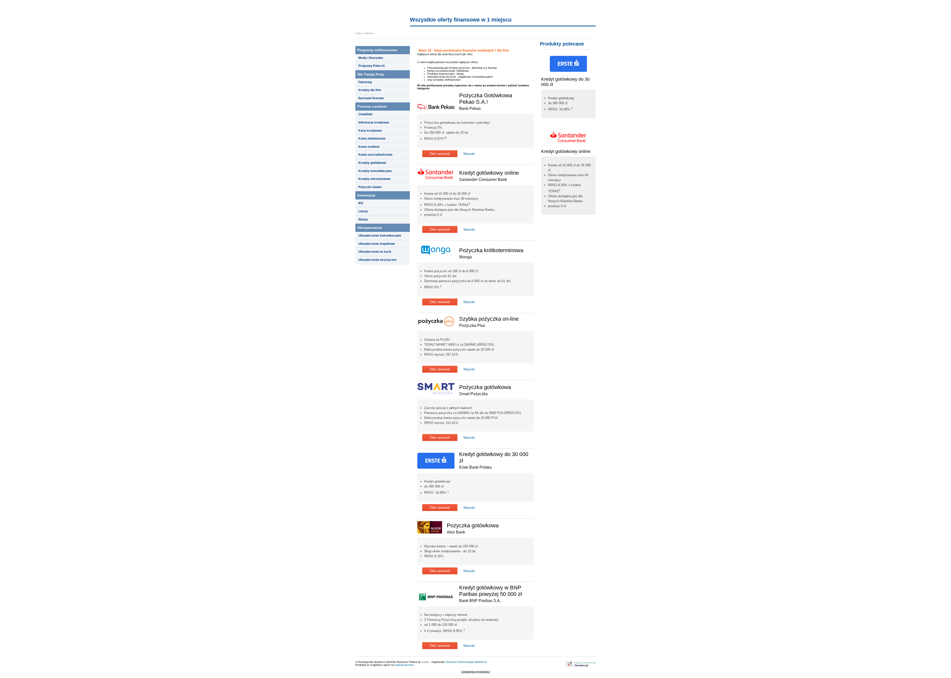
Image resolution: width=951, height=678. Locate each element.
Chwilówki (365, 114)
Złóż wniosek (440, 154)
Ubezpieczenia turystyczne (377, 260)
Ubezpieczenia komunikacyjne (379, 235)
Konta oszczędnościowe (375, 154)
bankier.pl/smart (404, 664)
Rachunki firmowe (371, 98)
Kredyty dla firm (369, 90)
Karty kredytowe (370, 130)
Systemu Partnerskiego (460, 661)
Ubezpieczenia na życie (374, 251)
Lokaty (363, 211)
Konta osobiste (369, 146)
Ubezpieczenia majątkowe (376, 243)
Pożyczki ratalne (370, 187)
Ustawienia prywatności (475, 671)
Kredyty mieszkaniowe (374, 179)
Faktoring (365, 82)
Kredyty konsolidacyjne (375, 171)
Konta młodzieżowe (372, 138)
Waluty (363, 219)
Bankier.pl (480, 661)
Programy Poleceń (371, 66)
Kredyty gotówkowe (372, 163)
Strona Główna (365, 33)
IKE (360, 203)
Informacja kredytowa (373, 122)
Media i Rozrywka (370, 58)
